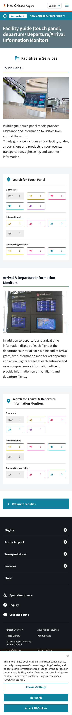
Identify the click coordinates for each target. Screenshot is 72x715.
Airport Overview (14, 629)
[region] (36, 683)
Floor (8, 578)
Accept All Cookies (36, 708)
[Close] (68, 656)
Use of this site (13, 650)
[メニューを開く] (67, 6)
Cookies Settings (36, 687)
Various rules (44, 635)
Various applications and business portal (18, 643)
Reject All (36, 697)
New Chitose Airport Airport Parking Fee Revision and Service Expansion (47, 16)
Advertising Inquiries (48, 629)
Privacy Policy (44, 650)
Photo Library (13, 635)
